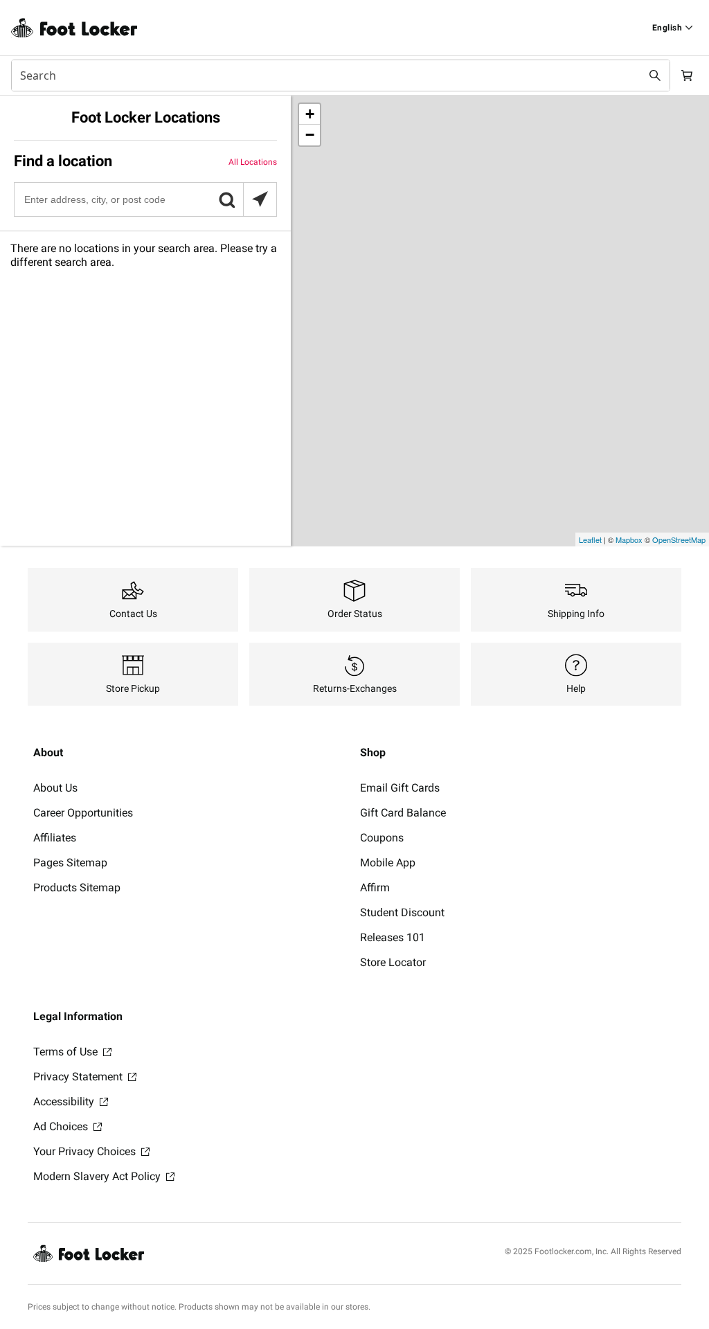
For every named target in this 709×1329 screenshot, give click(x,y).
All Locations (252, 162)
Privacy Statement (79, 1076)
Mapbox (629, 539)
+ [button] (309, 114)
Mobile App (387, 862)
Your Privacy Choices (85, 1151)
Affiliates (54, 837)
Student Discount (402, 912)
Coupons (382, 837)
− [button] (309, 134)
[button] (226, 199)
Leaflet (590, 539)
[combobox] (341, 75)
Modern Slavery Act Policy (98, 1176)
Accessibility (65, 1101)
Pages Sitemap (70, 862)
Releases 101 (392, 937)
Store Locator (393, 962)
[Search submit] (655, 75)
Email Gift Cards (400, 787)
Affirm (375, 887)
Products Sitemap (76, 887)
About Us (55, 787)
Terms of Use (66, 1051)
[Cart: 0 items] (687, 75)
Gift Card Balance (403, 812)
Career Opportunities (83, 812)
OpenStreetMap (679, 539)
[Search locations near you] (259, 199)
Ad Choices (62, 1126)
